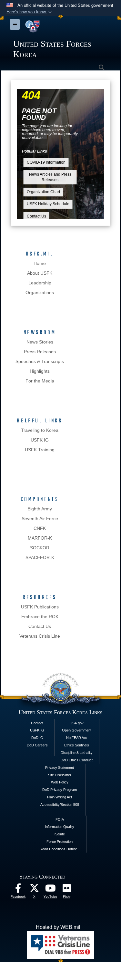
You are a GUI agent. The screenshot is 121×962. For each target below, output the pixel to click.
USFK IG (40, 440)
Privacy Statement (59, 767)
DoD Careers (37, 745)
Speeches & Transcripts (39, 361)
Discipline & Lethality (77, 753)
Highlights (40, 371)
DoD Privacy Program (59, 790)
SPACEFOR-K (39, 557)
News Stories (39, 341)
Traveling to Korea (39, 430)
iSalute (60, 834)
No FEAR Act (76, 738)
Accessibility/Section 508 (59, 804)
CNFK (40, 528)
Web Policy (59, 782)
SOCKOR (39, 547)
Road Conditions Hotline (58, 849)
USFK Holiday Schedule (48, 204)
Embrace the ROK (39, 616)
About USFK (39, 273)
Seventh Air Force (40, 518)
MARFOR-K (40, 538)
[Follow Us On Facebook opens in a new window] (18, 890)
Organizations (39, 292)
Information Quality (59, 827)
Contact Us (36, 216)
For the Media (39, 380)
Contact (37, 723)
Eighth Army (39, 508)
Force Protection (59, 841)
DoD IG (37, 738)
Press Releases (40, 351)
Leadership (39, 282)
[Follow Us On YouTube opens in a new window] (50, 890)
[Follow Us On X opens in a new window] (34, 890)
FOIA (59, 819)
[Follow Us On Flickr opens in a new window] (66, 890)
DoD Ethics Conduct (77, 760)
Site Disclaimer (59, 775)
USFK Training (40, 449)
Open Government (76, 730)
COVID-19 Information (46, 162)
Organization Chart (43, 192)
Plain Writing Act (59, 797)
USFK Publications (40, 606)
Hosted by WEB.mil (58, 927)
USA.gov (77, 723)
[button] (29, 11)
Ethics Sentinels (76, 745)
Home (40, 263)
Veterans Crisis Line (39, 636)
